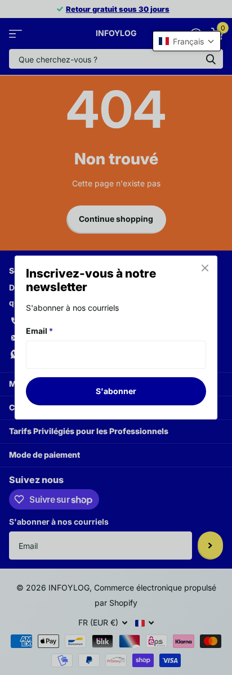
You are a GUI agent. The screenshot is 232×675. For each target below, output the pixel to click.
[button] (186, 41)
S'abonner (116, 391)
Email (39, 331)
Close (205, 268)
